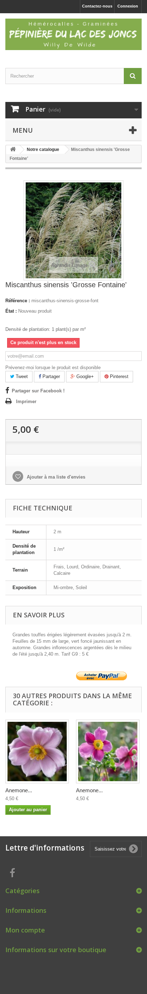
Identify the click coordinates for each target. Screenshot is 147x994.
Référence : (17, 300)
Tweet (21, 376)
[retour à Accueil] (13, 149)
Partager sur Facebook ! (38, 390)
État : (11, 311)
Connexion (127, 6)
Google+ (84, 376)
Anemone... (18, 790)
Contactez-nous (97, 6)
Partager (50, 376)
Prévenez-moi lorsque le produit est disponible (53, 367)
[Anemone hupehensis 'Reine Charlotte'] (37, 751)
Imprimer (26, 401)
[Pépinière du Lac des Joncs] (73, 34)
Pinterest (118, 376)
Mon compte (25, 930)
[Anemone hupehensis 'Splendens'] (108, 751)
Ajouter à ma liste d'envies (55, 477)
